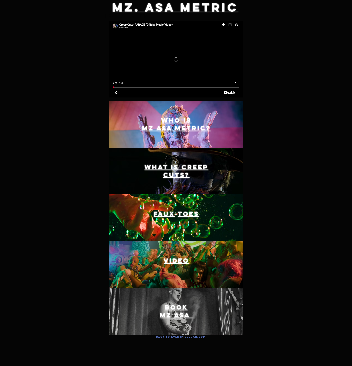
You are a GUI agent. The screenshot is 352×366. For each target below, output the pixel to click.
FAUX (164, 214)
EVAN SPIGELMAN (129, 16)
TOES (188, 214)
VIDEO (176, 260)
